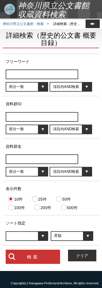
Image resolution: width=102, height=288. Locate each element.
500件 (72, 207)
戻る (93, 24)
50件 (66, 199)
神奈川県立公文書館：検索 (23, 24)
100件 (19, 207)
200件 (46, 207)
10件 (18, 199)
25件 (42, 199)
